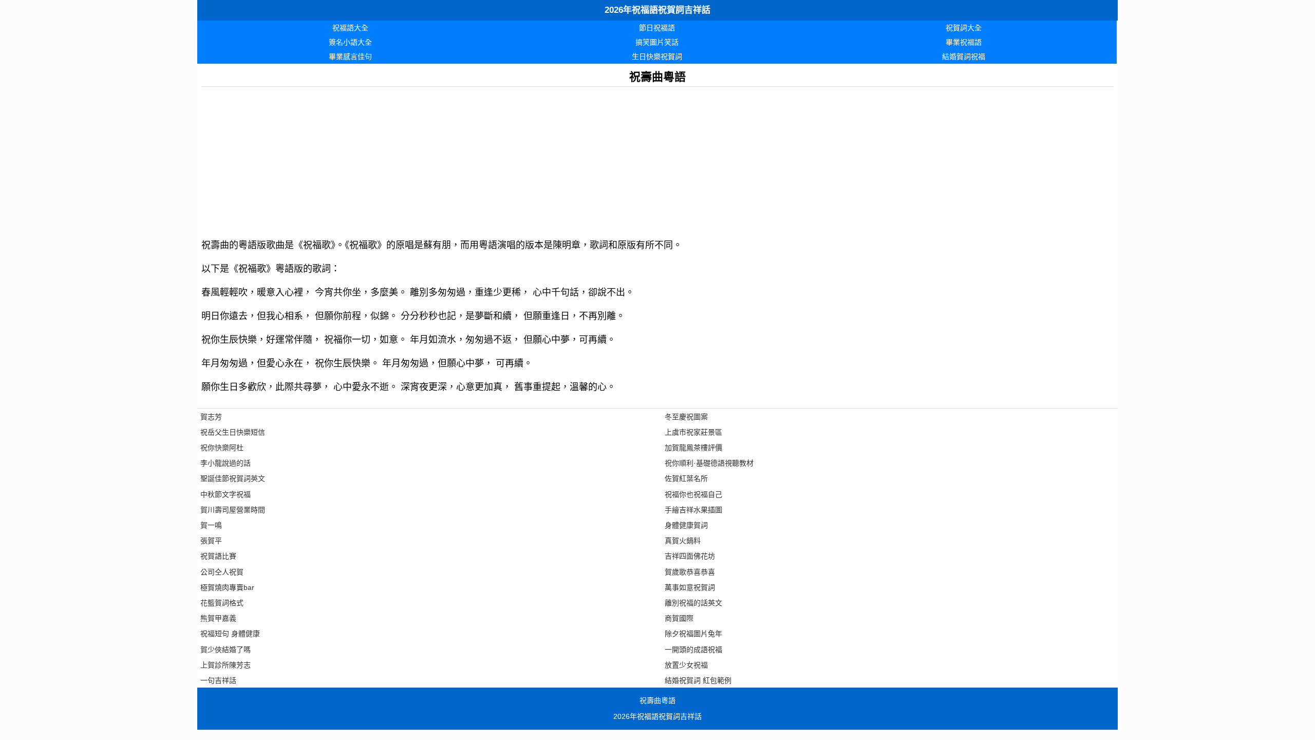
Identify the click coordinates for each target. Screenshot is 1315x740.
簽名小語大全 (350, 42)
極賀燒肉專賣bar (227, 587)
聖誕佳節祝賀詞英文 (232, 478)
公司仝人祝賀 (221, 572)
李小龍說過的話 (225, 463)
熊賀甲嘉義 (218, 618)
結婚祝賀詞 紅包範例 (698, 680)
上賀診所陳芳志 (225, 665)
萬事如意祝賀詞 (690, 587)
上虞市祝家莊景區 (693, 432)
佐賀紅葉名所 (686, 478)
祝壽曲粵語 (657, 700)
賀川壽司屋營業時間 (232, 510)
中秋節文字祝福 (225, 494)
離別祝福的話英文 (693, 603)
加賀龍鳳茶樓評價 (693, 447)
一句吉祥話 (218, 680)
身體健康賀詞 (686, 525)
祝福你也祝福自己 (693, 494)
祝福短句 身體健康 (230, 634)
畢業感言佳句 (350, 56)
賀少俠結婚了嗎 (225, 649)
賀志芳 (211, 417)
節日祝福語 (657, 28)
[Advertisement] (509, 159)
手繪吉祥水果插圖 (693, 510)
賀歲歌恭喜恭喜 (690, 572)
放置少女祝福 (686, 665)
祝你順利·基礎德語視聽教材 (709, 463)
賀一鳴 (211, 525)
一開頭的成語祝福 (693, 649)
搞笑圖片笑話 (657, 42)
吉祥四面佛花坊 (690, 556)
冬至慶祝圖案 (686, 417)
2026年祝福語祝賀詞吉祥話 (657, 10)
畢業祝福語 (964, 42)
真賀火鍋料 (683, 540)
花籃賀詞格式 (221, 603)
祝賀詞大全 (964, 28)
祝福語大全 (350, 28)
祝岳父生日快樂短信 (232, 432)
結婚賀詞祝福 (963, 56)
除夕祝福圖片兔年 (693, 634)
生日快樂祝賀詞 (657, 56)
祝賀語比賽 (218, 556)
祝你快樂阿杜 (221, 447)
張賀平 (211, 540)
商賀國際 (679, 618)
